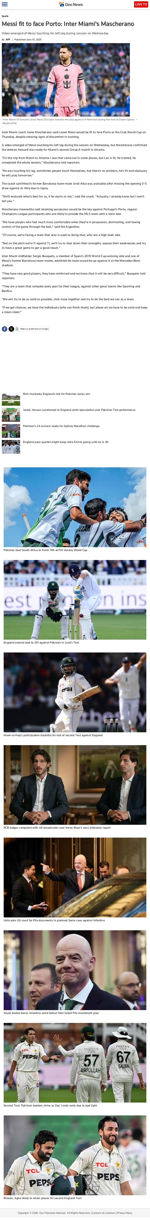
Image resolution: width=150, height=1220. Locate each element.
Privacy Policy (124, 1212)
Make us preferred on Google (34, 329)
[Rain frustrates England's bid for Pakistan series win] (11, 399)
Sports (5, 16)
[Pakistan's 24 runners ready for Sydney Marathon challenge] (11, 431)
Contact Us (98, 1212)
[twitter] (11, 329)
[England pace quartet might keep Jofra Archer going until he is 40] (11, 447)
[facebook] (4, 329)
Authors (110, 1212)
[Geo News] (71, 4)
